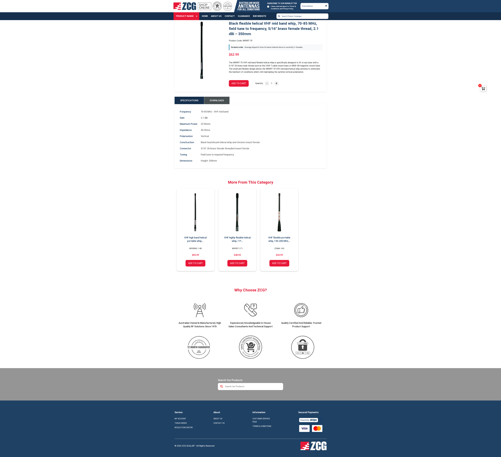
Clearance (244, 16)
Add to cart (238, 83)
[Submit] (326, 5)
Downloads (217, 100)
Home (205, 16)
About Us (216, 16)
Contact (230, 16)
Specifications (189, 100)
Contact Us (219, 423)
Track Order (181, 423)
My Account (180, 419)
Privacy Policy (288, 9)
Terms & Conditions (261, 426)
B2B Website (259, 16)
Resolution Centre (184, 427)
